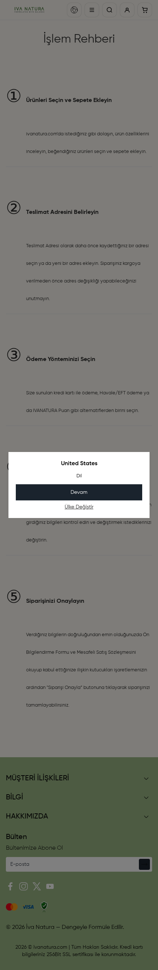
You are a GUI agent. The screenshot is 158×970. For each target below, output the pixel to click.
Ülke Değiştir (79, 507)
